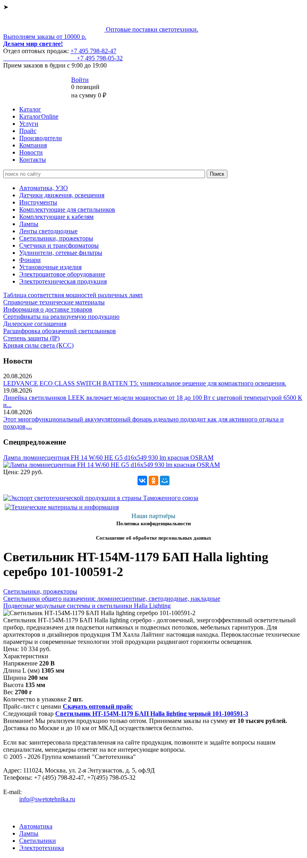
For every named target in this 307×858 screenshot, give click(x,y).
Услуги (28, 123)
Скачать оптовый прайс (98, 706)
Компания (33, 145)
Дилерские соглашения (34, 323)
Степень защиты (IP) (31, 338)
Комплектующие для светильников (67, 209)
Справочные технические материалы (54, 302)
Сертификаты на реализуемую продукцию (61, 316)
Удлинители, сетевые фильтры (60, 252)
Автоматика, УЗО (43, 188)
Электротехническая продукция (63, 281)
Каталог (30, 109)
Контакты (32, 159)
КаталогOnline (38, 116)
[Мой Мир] (164, 480)
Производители (40, 138)
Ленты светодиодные (48, 231)
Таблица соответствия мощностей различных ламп (73, 295)
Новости (31, 152)
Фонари (30, 259)
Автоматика (35, 826)
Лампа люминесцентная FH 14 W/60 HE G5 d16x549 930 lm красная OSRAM (108, 457)
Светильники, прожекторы (56, 238)
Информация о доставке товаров (47, 309)
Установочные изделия (50, 267)
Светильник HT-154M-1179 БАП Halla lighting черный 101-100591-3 (151, 713)
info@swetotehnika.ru (47, 799)
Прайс (27, 130)
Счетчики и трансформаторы (59, 245)
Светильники (37, 840)
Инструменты (38, 202)
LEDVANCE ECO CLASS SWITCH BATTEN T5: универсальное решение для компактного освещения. (144, 383)
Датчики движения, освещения (61, 195)
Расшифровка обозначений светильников (59, 331)
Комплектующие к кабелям (56, 216)
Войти (80, 79)
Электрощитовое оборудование (62, 274)
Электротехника (41, 847)
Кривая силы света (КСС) (38, 345)
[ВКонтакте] (142, 480)
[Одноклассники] (153, 480)
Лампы (28, 223)
